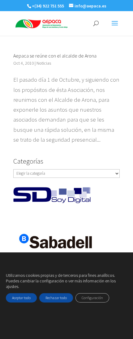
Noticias (43, 63)
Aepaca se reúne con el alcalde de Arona (55, 56)
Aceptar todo (21, 297)
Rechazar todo (56, 297)
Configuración (92, 297)
